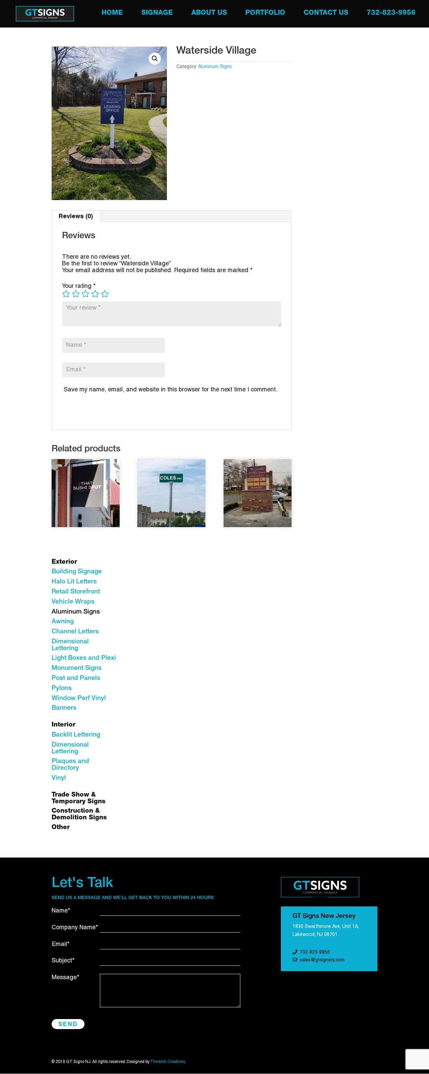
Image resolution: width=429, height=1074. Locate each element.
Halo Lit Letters (74, 582)
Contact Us (326, 14)
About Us (209, 14)
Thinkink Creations (167, 1062)
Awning (63, 622)
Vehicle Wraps (73, 602)
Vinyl (59, 778)
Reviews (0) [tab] (76, 215)
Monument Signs (77, 668)
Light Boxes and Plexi (84, 658)
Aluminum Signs (215, 67)
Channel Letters (75, 632)
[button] (155, 59)
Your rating (79, 286)
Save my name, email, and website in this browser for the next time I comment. (171, 390)
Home (112, 14)
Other (61, 827)
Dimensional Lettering (70, 645)
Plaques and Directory (70, 764)
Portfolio (265, 14)
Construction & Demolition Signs (79, 814)
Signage (157, 14)
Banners (64, 708)
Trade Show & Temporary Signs (79, 798)
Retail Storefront (76, 592)
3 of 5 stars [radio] (85, 294)
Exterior (64, 562)
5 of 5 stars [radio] (105, 294)
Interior (63, 725)
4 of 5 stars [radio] (95, 294)
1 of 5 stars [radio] (66, 294)
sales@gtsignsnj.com (322, 960)
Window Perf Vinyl (79, 698)
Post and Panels (76, 678)
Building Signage (77, 572)
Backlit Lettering (76, 735)
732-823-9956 (391, 14)
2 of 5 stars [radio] (76, 294)
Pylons (62, 688)
